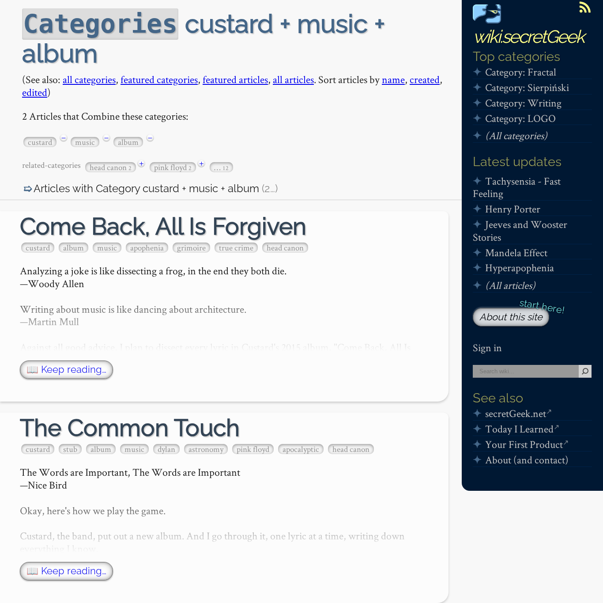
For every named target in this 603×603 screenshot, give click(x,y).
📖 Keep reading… (66, 369)
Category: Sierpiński (527, 87)
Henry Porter (512, 209)
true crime (236, 248)
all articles (293, 79)
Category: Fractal (520, 72)
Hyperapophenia (519, 267)
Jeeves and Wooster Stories (520, 230)
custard (40, 142)
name (393, 79)
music (85, 142)
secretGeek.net (515, 413)
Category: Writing (523, 103)
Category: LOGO (520, 118)
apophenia (147, 248)
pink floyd (173, 167)
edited (34, 92)
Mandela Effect (516, 252)
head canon (111, 167)
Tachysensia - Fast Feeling (517, 187)
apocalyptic (301, 449)
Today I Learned (519, 429)
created (425, 79)
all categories (89, 79)
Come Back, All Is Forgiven (163, 226)
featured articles (235, 79)
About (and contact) (527, 459)
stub (70, 449)
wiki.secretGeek (528, 36)
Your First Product (524, 444)
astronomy (205, 449)
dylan (166, 449)
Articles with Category (156, 188)
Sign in (487, 347)
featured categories (159, 79)
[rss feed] (585, 7)
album (128, 142)
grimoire (191, 248)
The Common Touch (130, 427)
